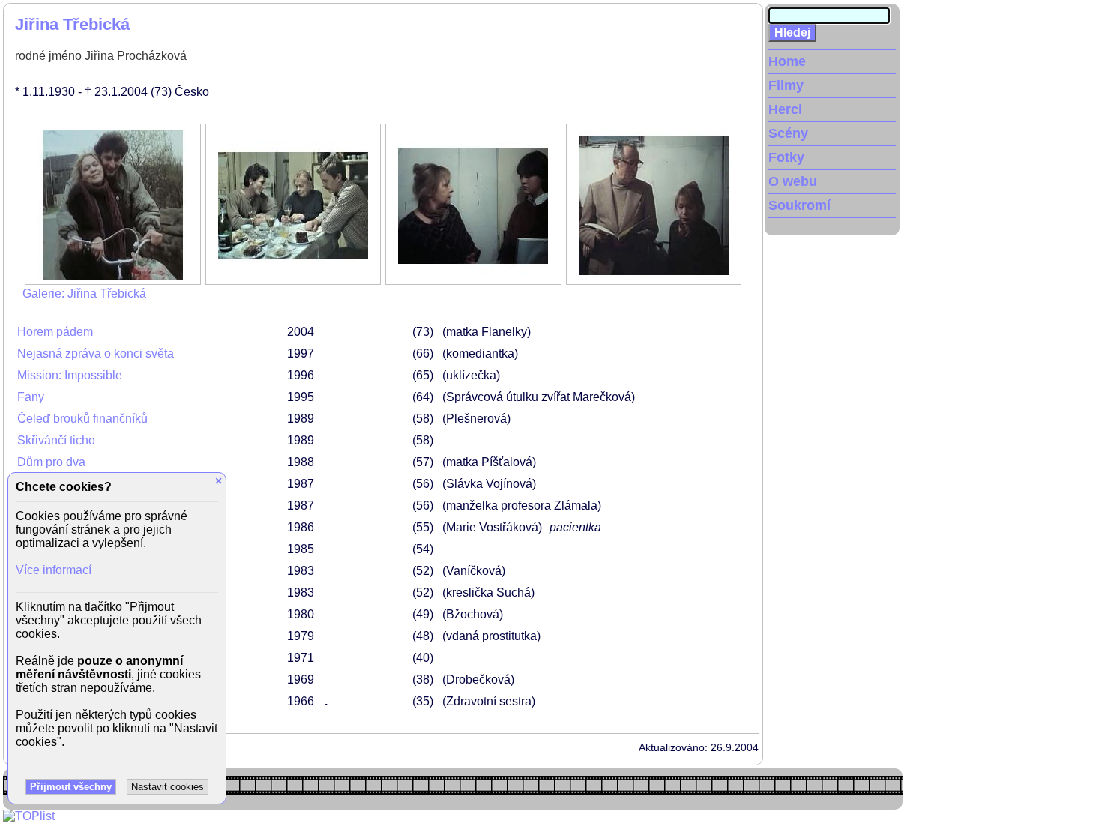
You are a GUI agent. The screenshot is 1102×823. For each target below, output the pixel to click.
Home (787, 61)
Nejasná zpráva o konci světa (95, 353)
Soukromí (799, 205)
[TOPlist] (29, 816)
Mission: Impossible (69, 375)
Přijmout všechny (71, 786)
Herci (785, 109)
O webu (792, 181)
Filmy (786, 85)
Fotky (786, 157)
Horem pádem (55, 331)
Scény (788, 133)
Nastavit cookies (167, 786)
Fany (30, 397)
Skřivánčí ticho (56, 440)
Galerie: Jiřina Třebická (84, 293)
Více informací (53, 570)
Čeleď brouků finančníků (82, 418)
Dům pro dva (51, 462)
